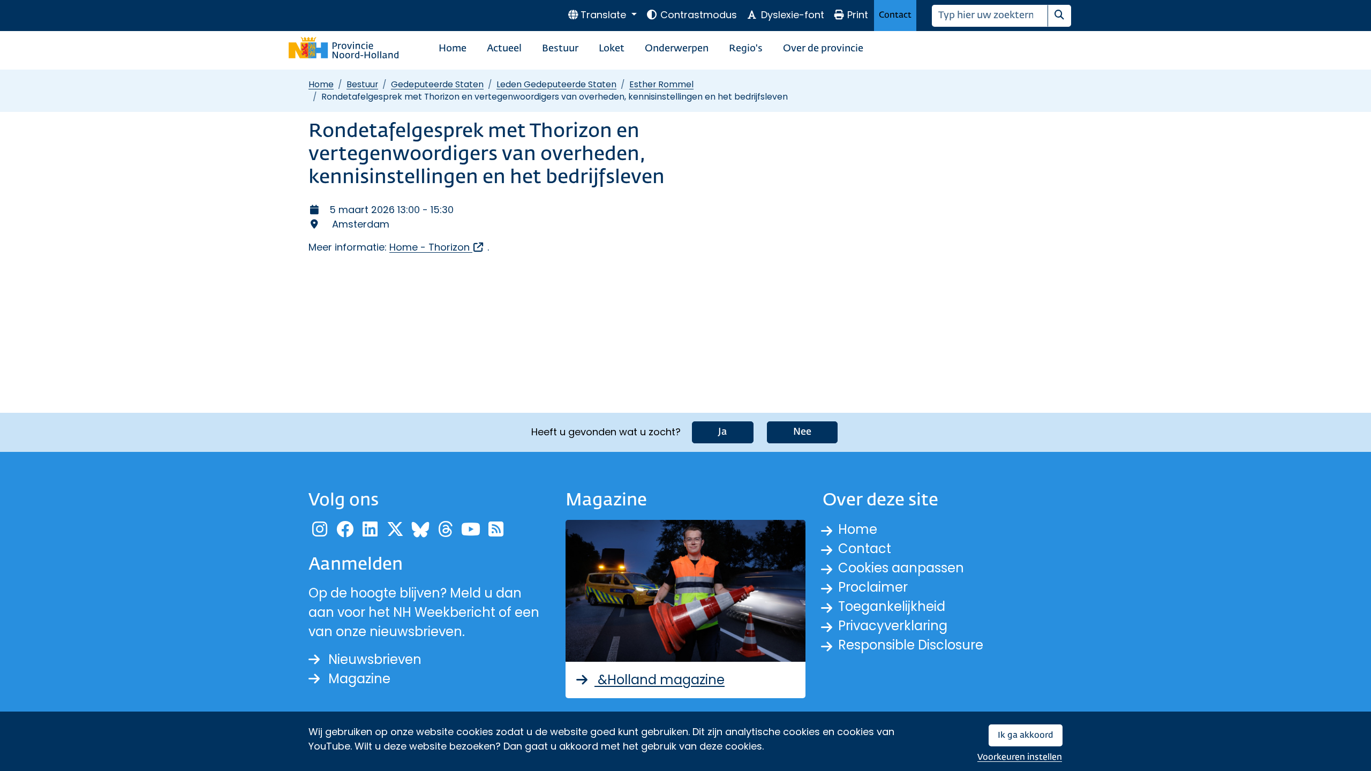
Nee (802, 432)
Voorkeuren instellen (1019, 757)
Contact (895, 15)
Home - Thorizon (437, 247)
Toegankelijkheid (891, 606)
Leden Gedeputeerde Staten (556, 84)
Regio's (746, 49)
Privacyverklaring (892, 625)
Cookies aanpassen (901, 568)
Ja (722, 432)
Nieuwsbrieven (374, 659)
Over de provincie (823, 49)
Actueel (504, 49)
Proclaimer (873, 587)
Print (857, 14)
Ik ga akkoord (1025, 735)
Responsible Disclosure (910, 645)
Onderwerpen (677, 49)
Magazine (359, 678)
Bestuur (560, 49)
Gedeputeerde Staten (437, 84)
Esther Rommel (661, 84)
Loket (611, 49)
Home (452, 49)
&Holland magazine (659, 680)
